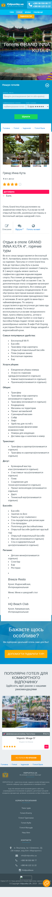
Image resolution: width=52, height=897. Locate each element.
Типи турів (26, 808)
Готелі (19, 12)
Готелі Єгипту (26, 813)
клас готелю (31, 103)
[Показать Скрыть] (46, 883)
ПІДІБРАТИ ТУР (26, 16)
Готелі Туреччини (26, 818)
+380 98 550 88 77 (42, 3)
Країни (28, 12)
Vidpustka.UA (25, 883)
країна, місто (8, 93)
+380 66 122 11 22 (42, 6)
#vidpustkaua (27, 870)
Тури (12, 12)
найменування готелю (12, 103)
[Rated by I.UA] (26, 878)
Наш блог (26, 832)
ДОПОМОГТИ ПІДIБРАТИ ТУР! (26, 653)
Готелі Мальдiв (26, 828)
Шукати (26, 116)
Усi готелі (26, 758)
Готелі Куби (26, 823)
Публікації (38, 12)
